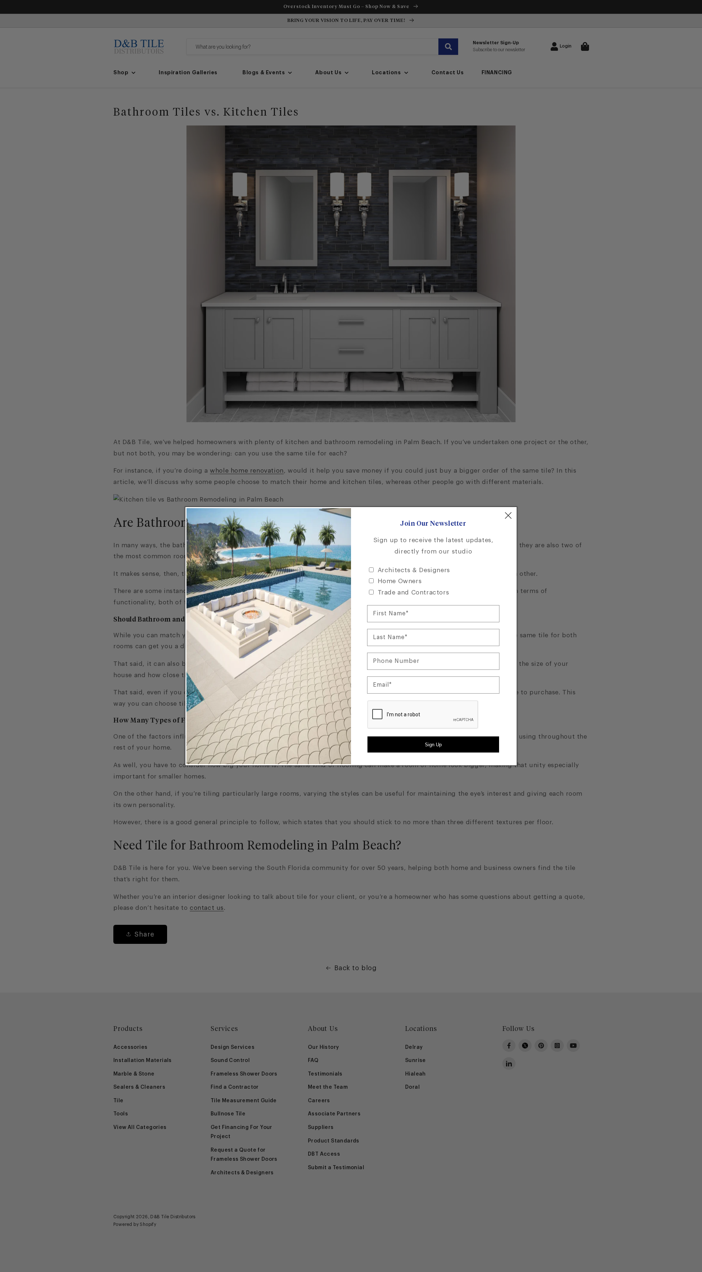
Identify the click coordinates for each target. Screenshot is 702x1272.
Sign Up (433, 744)
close (508, 515)
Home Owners (400, 581)
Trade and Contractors (413, 592)
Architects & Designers (414, 570)
